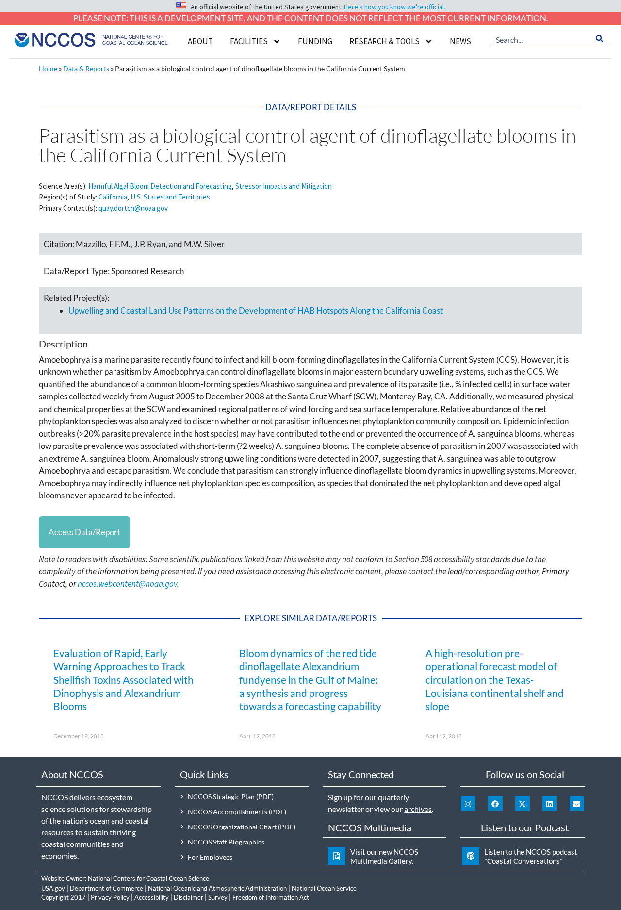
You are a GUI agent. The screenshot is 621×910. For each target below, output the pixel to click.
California (112, 196)
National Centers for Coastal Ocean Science (148, 878)
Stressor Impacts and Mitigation (283, 186)
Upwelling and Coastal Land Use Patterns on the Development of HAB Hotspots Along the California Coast (255, 310)
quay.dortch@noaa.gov (133, 208)
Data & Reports (86, 69)
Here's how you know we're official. (394, 6)
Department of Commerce (106, 888)
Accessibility (151, 897)
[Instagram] (468, 803)
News (460, 41)
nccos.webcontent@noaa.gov (127, 584)
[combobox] (541, 39)
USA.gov (53, 888)
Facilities (249, 41)
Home (48, 69)
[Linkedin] (549, 803)
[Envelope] (577, 803)
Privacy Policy (110, 897)
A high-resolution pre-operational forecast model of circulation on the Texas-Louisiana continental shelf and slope (494, 679)
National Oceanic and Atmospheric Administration (217, 888)
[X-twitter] (522, 803)
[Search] (599, 39)
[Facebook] (495, 803)
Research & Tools (384, 41)
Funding (315, 41)
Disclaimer (188, 897)
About (200, 41)
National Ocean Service (324, 888)
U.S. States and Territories (170, 196)
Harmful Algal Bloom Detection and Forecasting (160, 186)
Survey (218, 897)
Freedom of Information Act (270, 897)
